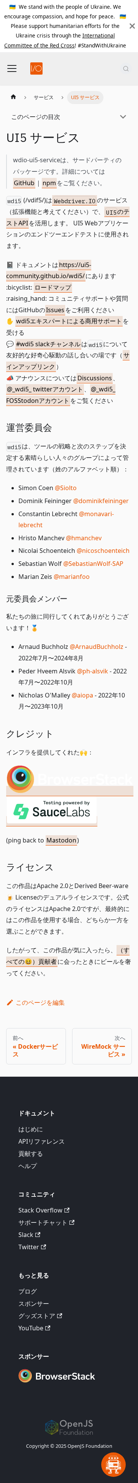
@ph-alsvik (92, 671)
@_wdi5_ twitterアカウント (45, 389)
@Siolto (66, 488)
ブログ (27, 1291)
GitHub (24, 183)
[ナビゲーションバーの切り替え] (12, 68)
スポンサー (33, 1303)
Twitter (28, 1247)
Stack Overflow (40, 1210)
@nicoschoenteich (103, 550)
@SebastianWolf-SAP (93, 563)
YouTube (30, 1328)
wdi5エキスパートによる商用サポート (69, 321)
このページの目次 (35, 116)
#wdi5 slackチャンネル (48, 344)
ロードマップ (52, 287)
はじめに (30, 1129)
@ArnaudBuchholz (96, 646)
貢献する (30, 1153)
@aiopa (82, 695)
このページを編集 (40, 1002)
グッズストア (36, 1316)
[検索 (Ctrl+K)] (126, 68)
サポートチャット (42, 1222)
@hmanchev (84, 538)
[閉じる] (132, 26)
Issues (55, 310)
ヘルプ (27, 1166)
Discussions (94, 378)
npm (49, 183)
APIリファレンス (41, 1141)
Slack (25, 1234)
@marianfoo (72, 576)
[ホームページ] (13, 97)
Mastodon (61, 840)
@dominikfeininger (101, 501)
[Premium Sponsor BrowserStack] (56, 1383)
